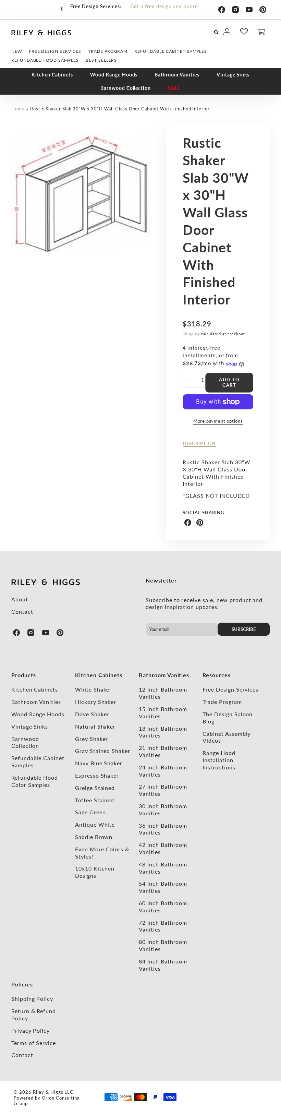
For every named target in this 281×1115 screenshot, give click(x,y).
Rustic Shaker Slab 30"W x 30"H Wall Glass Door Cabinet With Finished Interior (120, 108)
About (19, 599)
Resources (217, 675)
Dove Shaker (92, 714)
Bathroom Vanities (177, 74)
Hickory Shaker (95, 701)
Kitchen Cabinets (52, 74)
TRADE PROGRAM (107, 51)
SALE (174, 88)
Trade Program (222, 701)
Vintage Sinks (233, 74)
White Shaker (93, 689)
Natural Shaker (95, 726)
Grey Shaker (91, 738)
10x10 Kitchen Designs (94, 872)
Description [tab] (199, 443)
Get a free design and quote (164, 6)
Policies (22, 984)
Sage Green (90, 812)
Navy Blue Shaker (98, 763)
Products (23, 675)
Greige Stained (95, 787)
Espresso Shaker (97, 775)
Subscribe (244, 629)
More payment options (218, 421)
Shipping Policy (32, 998)
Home (18, 108)
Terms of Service (33, 1043)
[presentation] (61, 7)
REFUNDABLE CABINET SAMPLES (170, 51)
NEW (16, 51)
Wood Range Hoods (113, 74)
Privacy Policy (30, 1030)
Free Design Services (230, 689)
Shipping (191, 334)
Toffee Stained (94, 800)
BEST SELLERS (101, 60)
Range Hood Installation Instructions (219, 760)
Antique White (95, 824)
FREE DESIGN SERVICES (55, 51)
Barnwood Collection (125, 88)
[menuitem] (16, 51)
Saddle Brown (94, 837)
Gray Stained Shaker (102, 750)
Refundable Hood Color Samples (34, 781)
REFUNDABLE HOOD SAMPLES (45, 60)
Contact (22, 611)
